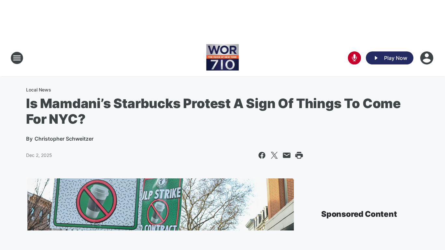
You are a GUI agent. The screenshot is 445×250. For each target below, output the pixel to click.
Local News (38, 89)
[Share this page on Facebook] (261, 155)
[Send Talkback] (354, 57)
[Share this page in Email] (286, 155)
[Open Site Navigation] (16, 57)
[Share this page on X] (274, 155)
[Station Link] (222, 58)
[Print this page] (299, 155)
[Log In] (427, 57)
